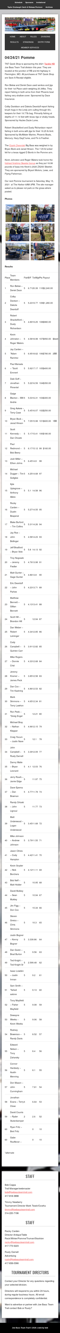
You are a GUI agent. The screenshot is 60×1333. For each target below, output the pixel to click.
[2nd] (42, 213)
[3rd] (17, 232)
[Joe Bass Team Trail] (30, 24)
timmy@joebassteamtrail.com (20, 1209)
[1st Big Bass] (42, 232)
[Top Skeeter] (17, 251)
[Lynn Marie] (42, 251)
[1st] (17, 213)
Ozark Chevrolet (17, 145)
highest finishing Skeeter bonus (20, 163)
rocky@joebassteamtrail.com (19, 1242)
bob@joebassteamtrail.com (18, 1192)
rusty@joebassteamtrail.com (19, 1259)
